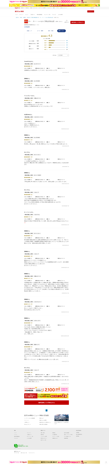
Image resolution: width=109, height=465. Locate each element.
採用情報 (77, 436)
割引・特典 (50, 30)
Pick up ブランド (27, 424)
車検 (21, 17)
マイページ (21, 14)
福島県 (24, 17)
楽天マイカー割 (43, 440)
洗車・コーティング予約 (68, 434)
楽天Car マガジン (44, 438)
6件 (67, 40)
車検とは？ (41, 418)
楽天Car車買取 (66, 432)
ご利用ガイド (32, 14)
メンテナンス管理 (44, 436)
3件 (67, 45)
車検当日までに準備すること (45, 422)
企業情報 (77, 432)
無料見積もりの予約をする (78, 22)
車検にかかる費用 (42, 420)
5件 (67, 42)
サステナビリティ (32, 452)
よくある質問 (60, 14)
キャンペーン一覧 (47, 14)
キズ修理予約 (54, 434)
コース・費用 (40, 30)
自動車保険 (66, 438)
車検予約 (42, 434)
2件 (67, 47)
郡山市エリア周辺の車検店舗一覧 (33, 17)
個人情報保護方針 (79, 434)
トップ (16, 14)
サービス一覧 (16, 452)
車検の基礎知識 (39, 14)
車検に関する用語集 (43, 424)
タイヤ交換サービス (67, 436)
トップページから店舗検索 (29, 418)
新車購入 (53, 432)
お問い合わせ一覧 (24, 452)
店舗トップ (29, 30)
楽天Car (17, 17)
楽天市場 (92, 7)
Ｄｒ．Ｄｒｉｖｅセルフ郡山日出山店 (46, 17)
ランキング (54, 14)
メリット (26, 14)
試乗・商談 (43, 432)
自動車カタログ (55, 438)
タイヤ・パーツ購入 (55, 436)
